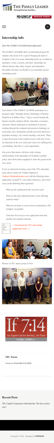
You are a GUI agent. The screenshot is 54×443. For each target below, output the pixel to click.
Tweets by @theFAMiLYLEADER (18, 363)
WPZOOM (39, 436)
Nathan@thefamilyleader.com (15, 176)
